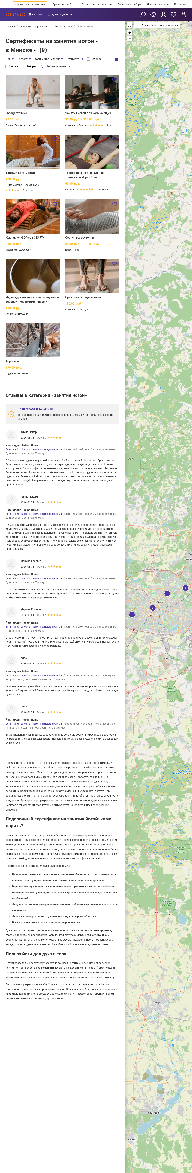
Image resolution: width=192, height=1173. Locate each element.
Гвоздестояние (16, 113)
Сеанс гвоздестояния (80, 237)
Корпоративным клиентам (30, 4)
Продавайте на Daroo (64, 4)
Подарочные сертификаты (97, 4)
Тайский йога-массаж (21, 173)
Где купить (180, 4)
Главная (10, 26)
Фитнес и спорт (63, 26)
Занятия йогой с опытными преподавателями (34, 449)
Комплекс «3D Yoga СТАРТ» (25, 237)
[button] (152, 607)
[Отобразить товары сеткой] (116, 59)
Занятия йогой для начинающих (88, 113)
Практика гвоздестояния (83, 297)
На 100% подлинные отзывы (35, 409)
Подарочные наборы (129, 4)
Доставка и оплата (158, 4)
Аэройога (12, 361)
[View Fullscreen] (129, 25)
